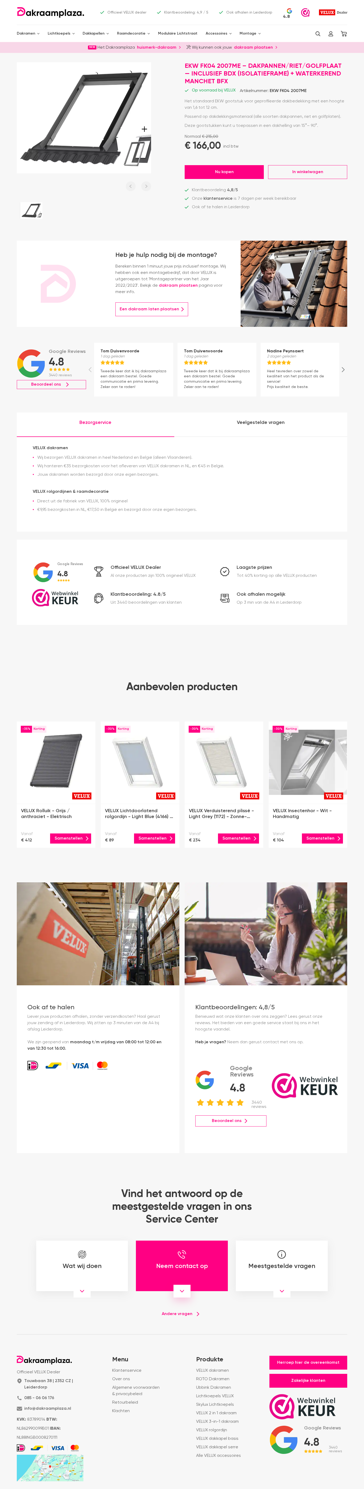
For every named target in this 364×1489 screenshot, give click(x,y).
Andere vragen (177, 1314)
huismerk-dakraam (156, 47)
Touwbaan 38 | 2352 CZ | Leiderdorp (48, 1384)
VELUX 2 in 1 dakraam (216, 1413)
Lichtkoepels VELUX (215, 1396)
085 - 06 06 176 (39, 1398)
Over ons (121, 1379)
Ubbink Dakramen (213, 1388)
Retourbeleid (125, 1402)
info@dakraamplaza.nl (47, 1409)
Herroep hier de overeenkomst (308, 1363)
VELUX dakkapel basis (217, 1439)
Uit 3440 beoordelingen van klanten (146, 602)
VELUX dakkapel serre (217, 1447)
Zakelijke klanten (308, 1381)
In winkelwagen (307, 172)
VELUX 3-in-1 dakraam (217, 1422)
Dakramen (26, 33)
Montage (248, 33)
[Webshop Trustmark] (305, 12)
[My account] (330, 33)
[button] (318, 33)
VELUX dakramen (212, 1371)
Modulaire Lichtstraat (177, 33)
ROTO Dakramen (212, 1379)
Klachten (121, 1411)
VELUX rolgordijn (211, 1430)
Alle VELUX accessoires (218, 1456)
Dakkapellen (93, 33)
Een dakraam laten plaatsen (149, 309)
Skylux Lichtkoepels (215, 1405)
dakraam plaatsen (253, 47)
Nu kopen (224, 172)
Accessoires (216, 33)
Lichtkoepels (59, 33)
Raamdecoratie (131, 33)
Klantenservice (126, 1371)
